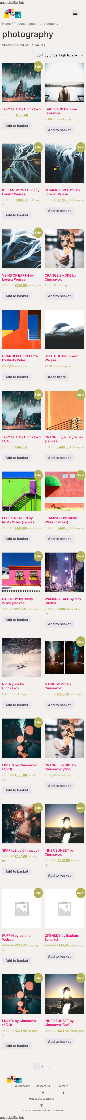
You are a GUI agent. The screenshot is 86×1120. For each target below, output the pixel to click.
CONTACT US (43, 1086)
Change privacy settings (41, 1099)
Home (6, 24)
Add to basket (16, 126)
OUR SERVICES (22, 1086)
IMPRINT (63, 1086)
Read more (57, 377)
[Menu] (75, 13)
